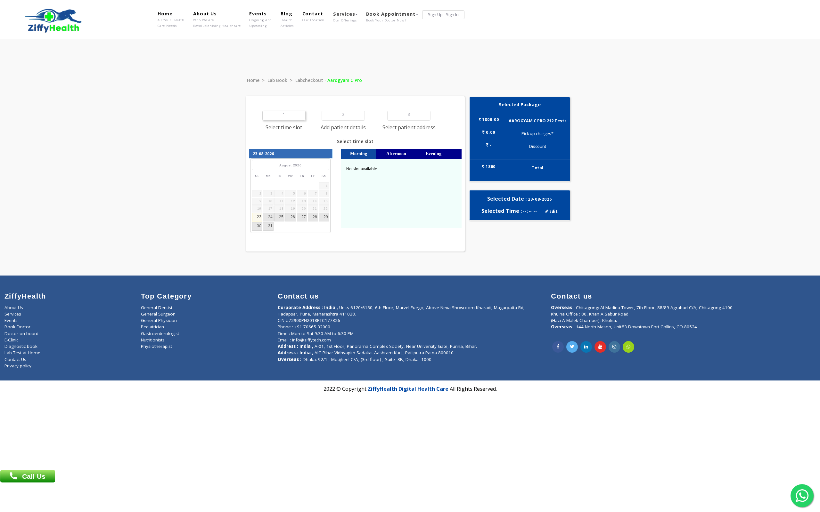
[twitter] (572, 347)
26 (293, 217)
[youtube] (600, 347)
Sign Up (435, 14)
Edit (553, 211)
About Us (217, 19)
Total (537, 168)
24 (270, 217)
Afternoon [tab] (396, 153)
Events (260, 19)
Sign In (452, 14)
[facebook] (558, 347)
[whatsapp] (628, 347)
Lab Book (277, 80)
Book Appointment (390, 16)
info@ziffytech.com (311, 340)
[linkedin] (586, 347)
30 (259, 226)
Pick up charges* (537, 133)
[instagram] (614, 347)
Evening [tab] (433, 153)
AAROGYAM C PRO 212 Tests (538, 121)
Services (345, 16)
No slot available (361, 169)
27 (303, 217)
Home (171, 19)
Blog (287, 19)
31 (270, 226)
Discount (537, 146)
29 (326, 217)
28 (315, 217)
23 (259, 217)
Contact (313, 16)
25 (281, 217)
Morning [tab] (358, 153)
